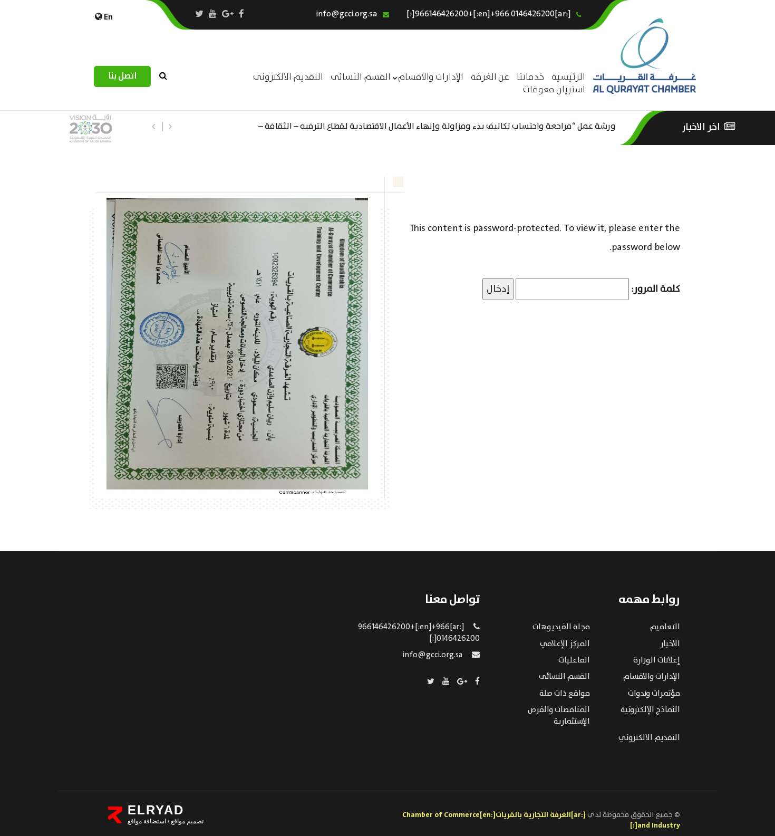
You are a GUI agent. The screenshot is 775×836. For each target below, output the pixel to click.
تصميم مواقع (186, 821)
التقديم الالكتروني (649, 738)
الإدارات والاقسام (430, 77)
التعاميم (665, 627)
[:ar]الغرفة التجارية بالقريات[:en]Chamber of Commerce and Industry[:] (541, 820)
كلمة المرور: (654, 289)
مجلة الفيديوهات (561, 627)
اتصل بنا (122, 76)
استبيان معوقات (554, 90)
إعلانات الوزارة (656, 660)
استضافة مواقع (147, 821)
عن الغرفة (490, 77)
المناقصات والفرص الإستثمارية (559, 715)
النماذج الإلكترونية (650, 710)
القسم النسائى (361, 77)
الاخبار (670, 644)
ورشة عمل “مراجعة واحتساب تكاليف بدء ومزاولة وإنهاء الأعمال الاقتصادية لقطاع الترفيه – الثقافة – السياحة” (436, 125)
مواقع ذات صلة (564, 693)
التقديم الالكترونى (288, 77)
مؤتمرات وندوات (654, 693)
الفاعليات (574, 660)
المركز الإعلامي (565, 644)
